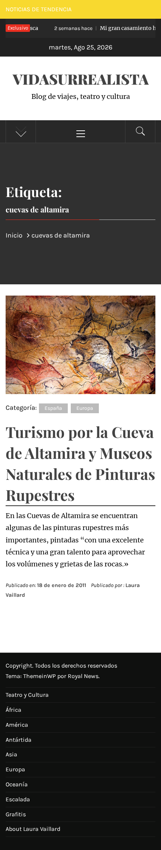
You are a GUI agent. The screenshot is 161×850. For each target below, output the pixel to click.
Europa (84, 408)
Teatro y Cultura (27, 694)
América (17, 724)
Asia (11, 754)
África (13, 709)
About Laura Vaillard (33, 828)
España (53, 408)
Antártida (18, 739)
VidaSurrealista (81, 78)
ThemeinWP (40, 676)
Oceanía (17, 784)
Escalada (18, 799)
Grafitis (16, 814)
